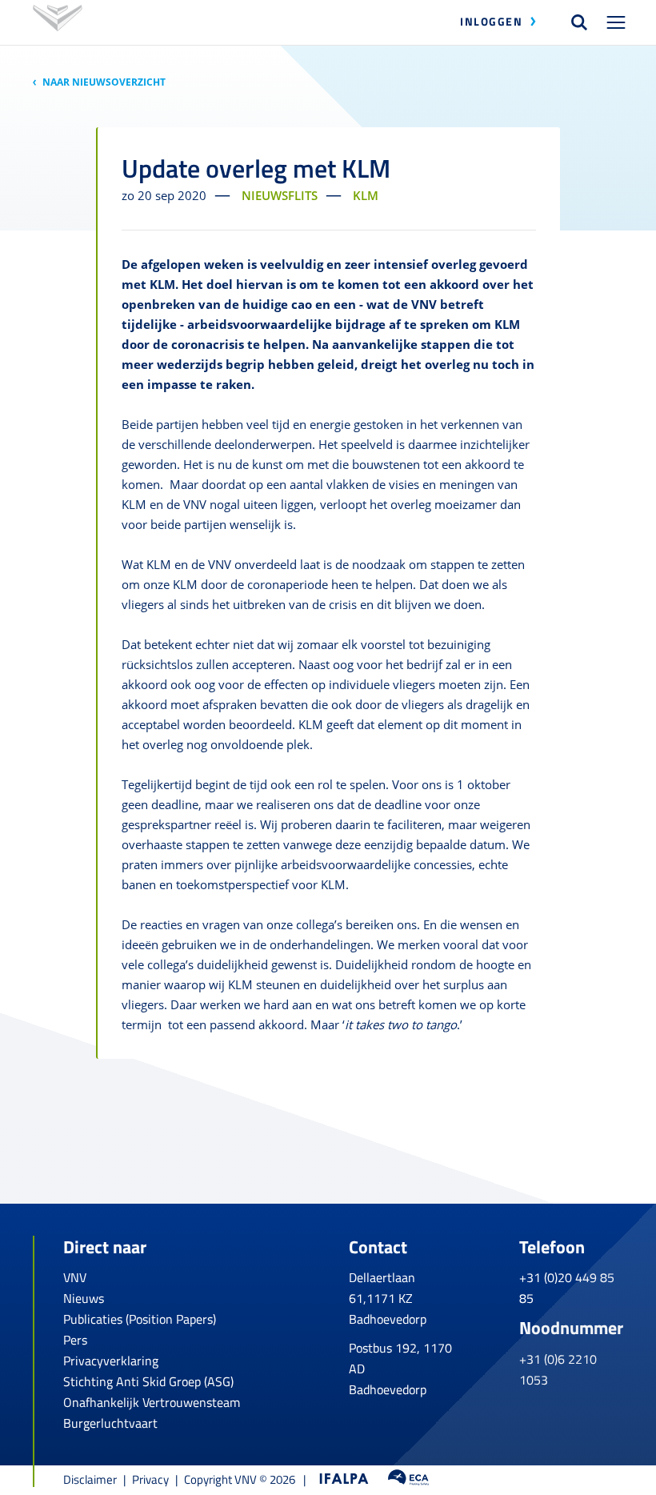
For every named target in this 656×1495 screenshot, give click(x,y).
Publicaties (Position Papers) (139, 1319)
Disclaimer (90, 1479)
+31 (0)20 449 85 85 (566, 1288)
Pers (75, 1339)
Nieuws (83, 1298)
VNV (74, 1277)
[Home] (57, 22)
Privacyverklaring (110, 1360)
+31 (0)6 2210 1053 (558, 1369)
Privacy (150, 1479)
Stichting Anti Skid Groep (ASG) (148, 1381)
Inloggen (491, 21)
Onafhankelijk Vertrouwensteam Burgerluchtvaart (151, 1413)
